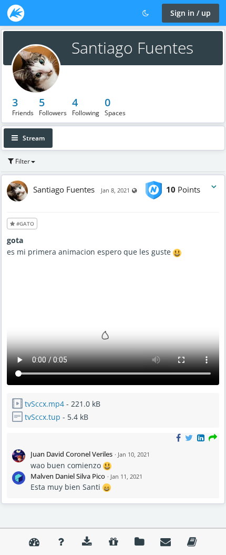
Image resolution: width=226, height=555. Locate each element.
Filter (22, 161)
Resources (139, 542)
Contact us (165, 542)
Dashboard (34, 542)
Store (113, 542)
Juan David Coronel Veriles (71, 454)
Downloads (87, 542)
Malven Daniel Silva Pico (67, 476)
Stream (33, 138)
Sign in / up (190, 13)
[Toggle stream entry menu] (214, 186)
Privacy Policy (192, 542)
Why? (60, 542)
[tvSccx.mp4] (113, 382)
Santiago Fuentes (132, 47)
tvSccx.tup (42, 417)
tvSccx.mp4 (44, 404)
